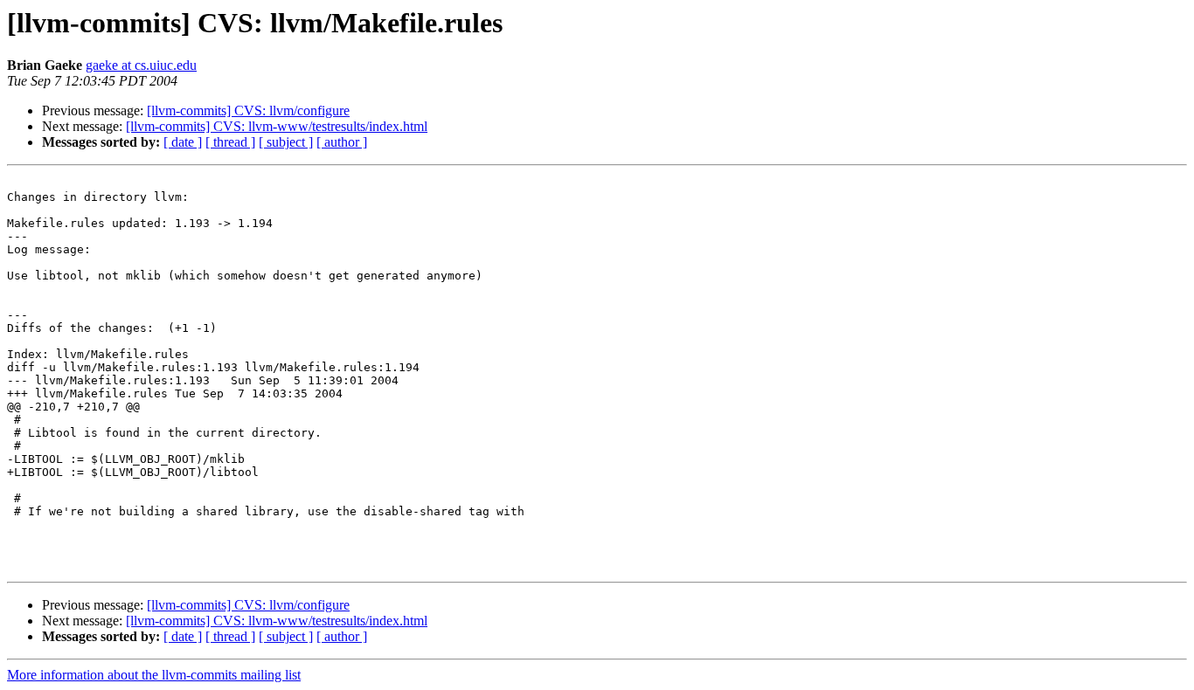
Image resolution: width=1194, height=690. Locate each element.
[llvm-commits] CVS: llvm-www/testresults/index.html (276, 126)
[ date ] (182, 142)
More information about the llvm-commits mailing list (154, 674)
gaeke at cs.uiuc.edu (141, 65)
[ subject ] (286, 142)
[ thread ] (230, 142)
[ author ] (341, 142)
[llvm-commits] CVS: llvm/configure (248, 110)
